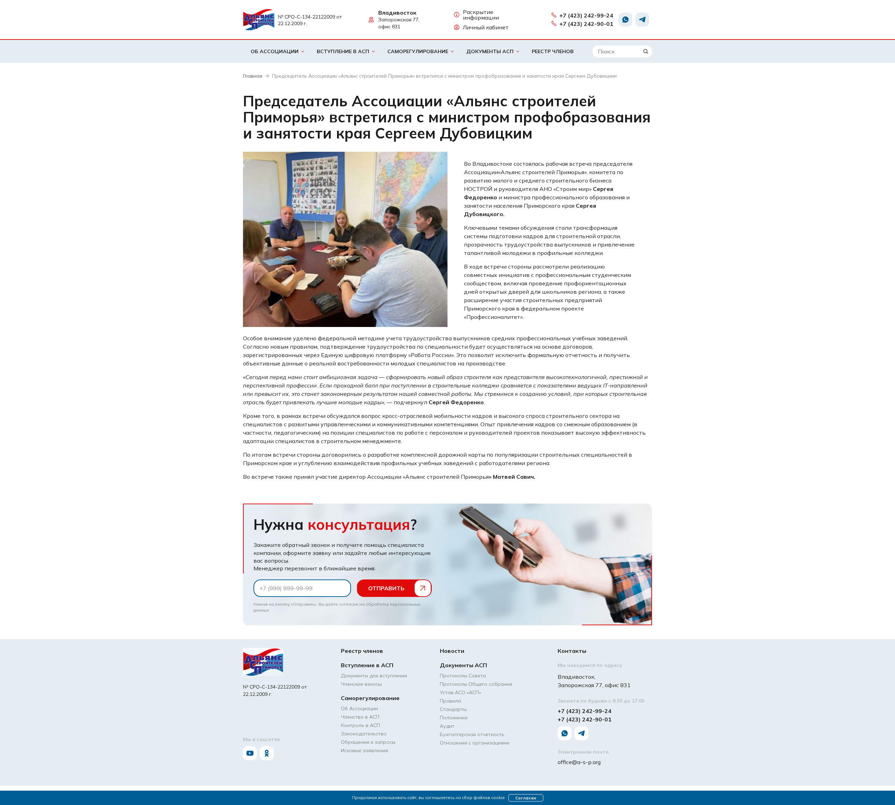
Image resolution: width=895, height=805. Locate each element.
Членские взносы (361, 684)
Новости (452, 651)
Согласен (525, 797)
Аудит (447, 726)
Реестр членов (553, 51)
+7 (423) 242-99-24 (586, 15)
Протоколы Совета (463, 675)
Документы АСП (490, 51)
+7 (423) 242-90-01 (586, 24)
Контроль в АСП (360, 725)
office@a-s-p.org (579, 761)
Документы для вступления (374, 675)
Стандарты (453, 709)
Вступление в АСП (343, 51)
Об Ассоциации (275, 51)
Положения (453, 717)
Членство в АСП (360, 716)
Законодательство (364, 733)
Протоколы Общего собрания (476, 684)
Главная (252, 75)
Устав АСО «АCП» (460, 692)
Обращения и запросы (368, 742)
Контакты (572, 651)
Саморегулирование (417, 51)
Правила (450, 700)
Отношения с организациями (474, 742)
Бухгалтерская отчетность (472, 734)
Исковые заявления (364, 750)
